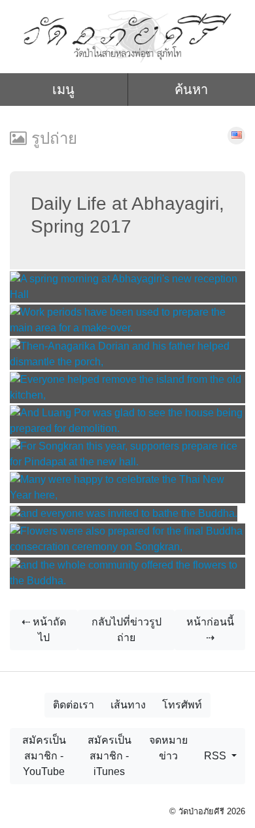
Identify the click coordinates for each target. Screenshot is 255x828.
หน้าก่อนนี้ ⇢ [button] (210, 629)
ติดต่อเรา (73, 704)
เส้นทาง (128, 704)
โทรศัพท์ (182, 704)
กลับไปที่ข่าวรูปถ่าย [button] (127, 629)
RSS (216, 755)
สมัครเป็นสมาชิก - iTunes (109, 756)
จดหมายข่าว (168, 748)
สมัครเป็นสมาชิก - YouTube (44, 756)
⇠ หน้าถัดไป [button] (44, 629)
